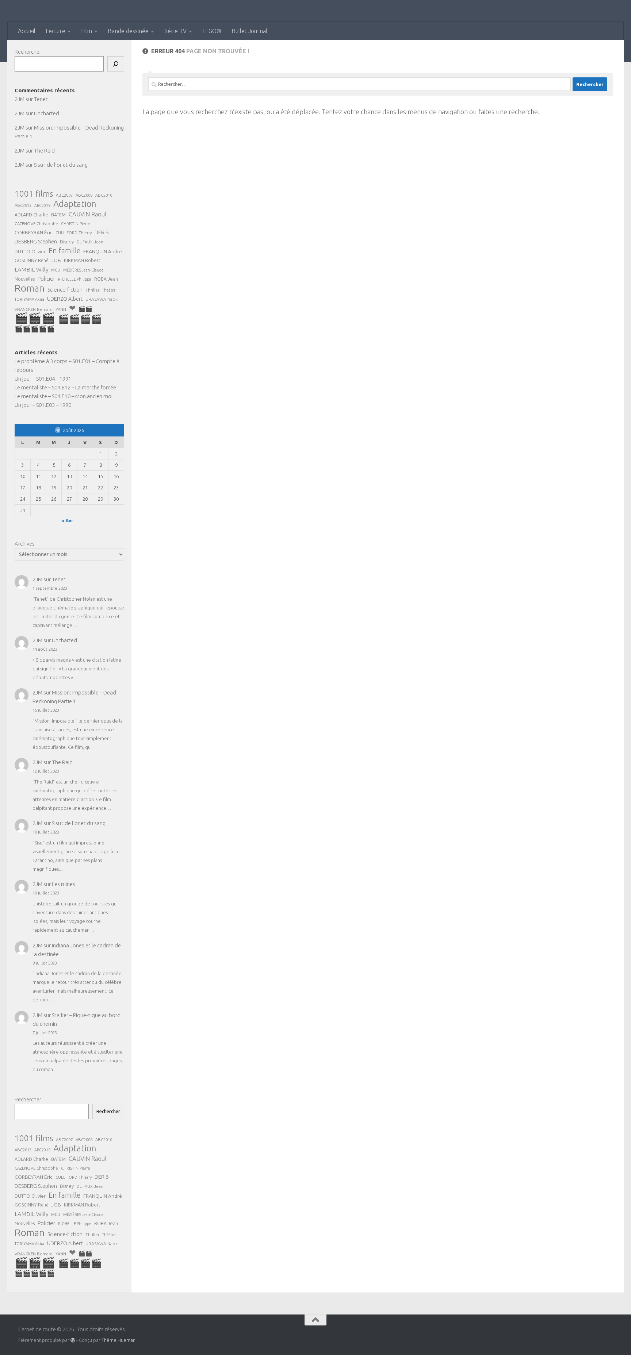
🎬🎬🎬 (35, 318)
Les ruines (63, 884)
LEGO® (211, 31)
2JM (19, 99)
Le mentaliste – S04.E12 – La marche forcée (65, 387)
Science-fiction (65, 289)
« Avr (67, 520)
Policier (46, 279)
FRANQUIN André (102, 251)
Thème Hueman (118, 1340)
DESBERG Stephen (36, 241)
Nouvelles (25, 279)
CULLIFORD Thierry (74, 233)
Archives (25, 543)
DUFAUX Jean (90, 241)
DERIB (102, 232)
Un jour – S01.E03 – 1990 (43, 405)
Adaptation (74, 204)
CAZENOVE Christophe (36, 223)
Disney (67, 241)
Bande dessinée (128, 31)
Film (86, 31)
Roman (30, 288)
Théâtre (109, 290)
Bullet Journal (249, 31)
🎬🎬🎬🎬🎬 (35, 328)
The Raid (44, 150)
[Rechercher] (115, 64)
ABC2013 (23, 205)
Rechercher (28, 52)
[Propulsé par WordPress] (72, 1340)
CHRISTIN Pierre (75, 224)
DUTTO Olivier (30, 251)
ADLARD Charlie (31, 214)
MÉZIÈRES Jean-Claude (83, 270)
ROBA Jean (106, 278)
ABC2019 (42, 205)
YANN (61, 309)
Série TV (175, 31)
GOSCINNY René (32, 260)
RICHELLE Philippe (74, 279)
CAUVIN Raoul (88, 214)
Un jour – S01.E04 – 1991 (43, 379)
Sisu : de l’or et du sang (61, 165)
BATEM (58, 214)
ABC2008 (84, 195)
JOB (56, 260)
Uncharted (46, 113)
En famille (64, 251)
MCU (55, 269)
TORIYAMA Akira (29, 299)
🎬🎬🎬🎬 (80, 319)
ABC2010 (103, 195)
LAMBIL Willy (31, 269)
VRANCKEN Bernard (34, 309)
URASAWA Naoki (102, 299)
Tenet (41, 99)
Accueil (26, 31)
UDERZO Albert (65, 299)
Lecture (55, 31)
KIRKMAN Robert (82, 260)
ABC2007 (64, 195)
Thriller (92, 290)
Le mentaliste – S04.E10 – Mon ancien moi (63, 396)
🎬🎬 (85, 309)
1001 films (34, 193)
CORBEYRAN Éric (34, 232)
